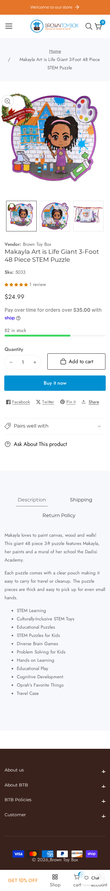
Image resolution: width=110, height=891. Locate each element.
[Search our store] (90, 26)
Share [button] (94, 402)
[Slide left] (9, 216)
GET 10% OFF (23, 880)
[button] (55, 426)
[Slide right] (100, 216)
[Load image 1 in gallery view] (21, 216)
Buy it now (55, 382)
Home (55, 51)
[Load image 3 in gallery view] (88, 216)
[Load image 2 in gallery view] (55, 216)
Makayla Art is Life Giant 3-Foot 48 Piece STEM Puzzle (60, 63)
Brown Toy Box (37, 244)
